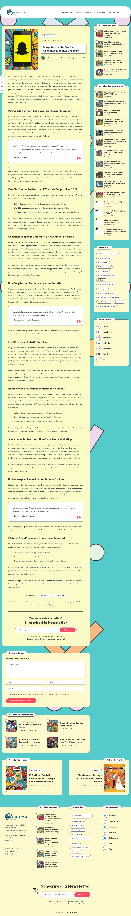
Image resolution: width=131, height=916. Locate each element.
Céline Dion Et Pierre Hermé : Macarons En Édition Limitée (115, 33)
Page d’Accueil (67, 12)
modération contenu (34, 605)
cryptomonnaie (105, 258)
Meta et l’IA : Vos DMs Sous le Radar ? (114, 212)
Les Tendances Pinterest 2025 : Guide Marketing (114, 173)
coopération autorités (56, 602)
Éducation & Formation (108, 276)
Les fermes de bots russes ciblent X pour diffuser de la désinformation (115, 142)
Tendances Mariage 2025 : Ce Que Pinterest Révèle (87, 778)
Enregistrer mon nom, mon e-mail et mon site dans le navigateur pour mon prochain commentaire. (39, 694)
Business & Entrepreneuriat (109, 254)
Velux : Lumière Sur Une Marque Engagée (113, 111)
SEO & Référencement (107, 306)
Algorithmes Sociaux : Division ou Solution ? (112, 221)
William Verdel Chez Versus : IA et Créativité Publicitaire (115, 102)
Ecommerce (104, 271)
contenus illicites (43, 602)
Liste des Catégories (82, 12)
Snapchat (61, 595)
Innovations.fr (12, 854)
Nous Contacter (113, 12)
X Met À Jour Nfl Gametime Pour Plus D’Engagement (72, 740)
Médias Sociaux (49, 36)
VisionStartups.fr (12, 849)
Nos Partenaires (99, 12)
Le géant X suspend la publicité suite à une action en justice (114, 184)
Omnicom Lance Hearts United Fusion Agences (113, 62)
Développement (105, 267)
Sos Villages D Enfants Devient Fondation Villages (114, 43)
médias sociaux (49, 580)
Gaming (102, 280)
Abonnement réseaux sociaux (28, 602)
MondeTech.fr (12, 851)
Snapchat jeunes (59, 605)
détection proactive (70, 602)
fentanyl (79, 602)
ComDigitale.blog (71, 913)
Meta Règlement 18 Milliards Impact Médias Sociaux (30, 724)
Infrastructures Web (107, 284)
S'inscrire (68, 630)
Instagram (103, 289)
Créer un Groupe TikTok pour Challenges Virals (113, 132)
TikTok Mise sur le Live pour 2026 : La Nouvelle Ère (115, 194)
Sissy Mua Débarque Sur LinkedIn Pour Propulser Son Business (115, 231)
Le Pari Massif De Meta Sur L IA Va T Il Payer (114, 93)
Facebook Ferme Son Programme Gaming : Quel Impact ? (114, 163)
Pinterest (120, 302)
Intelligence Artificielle (107, 293)
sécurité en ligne (47, 605)
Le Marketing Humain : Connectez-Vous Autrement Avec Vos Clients (115, 122)
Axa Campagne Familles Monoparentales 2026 (113, 52)
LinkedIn (103, 298)
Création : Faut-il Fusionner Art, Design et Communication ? (42, 778)
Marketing (115, 298)
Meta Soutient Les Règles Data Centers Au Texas (114, 203)
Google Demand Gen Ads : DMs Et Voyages (72, 724)
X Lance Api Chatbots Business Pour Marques (29, 740)
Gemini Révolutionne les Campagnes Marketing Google (113, 153)
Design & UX (104, 262)
